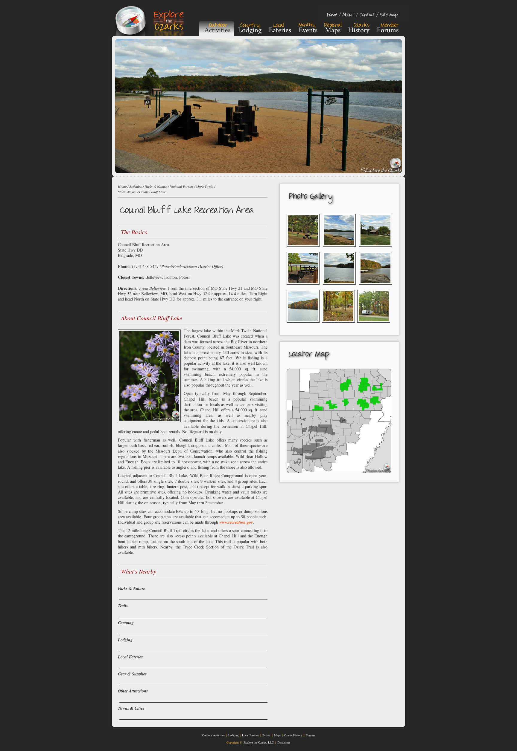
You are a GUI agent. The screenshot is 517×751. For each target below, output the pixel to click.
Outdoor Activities (213, 735)
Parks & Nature (156, 186)
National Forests (181, 186)
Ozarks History (293, 735)
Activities (135, 186)
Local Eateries (250, 735)
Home (122, 186)
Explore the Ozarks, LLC (259, 742)
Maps (277, 735)
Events (266, 735)
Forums (310, 735)
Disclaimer (283, 742)
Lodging (233, 735)
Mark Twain (204, 186)
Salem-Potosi (127, 191)
